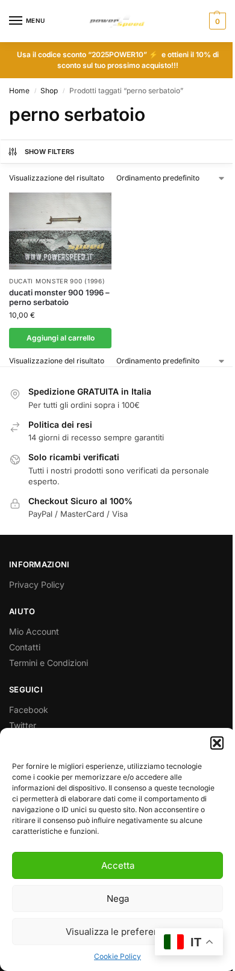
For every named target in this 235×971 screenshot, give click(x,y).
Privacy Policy (36, 584)
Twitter (22, 725)
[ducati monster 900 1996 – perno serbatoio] (60, 231)
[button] (217, 743)
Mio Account (34, 631)
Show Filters (50, 151)
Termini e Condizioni (48, 663)
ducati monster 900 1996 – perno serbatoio (59, 297)
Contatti (24, 647)
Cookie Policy (117, 956)
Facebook (28, 709)
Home (19, 90)
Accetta (117, 865)
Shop (49, 90)
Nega (118, 898)
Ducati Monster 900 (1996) (57, 281)
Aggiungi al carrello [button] (61, 337)
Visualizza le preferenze (117, 931)
